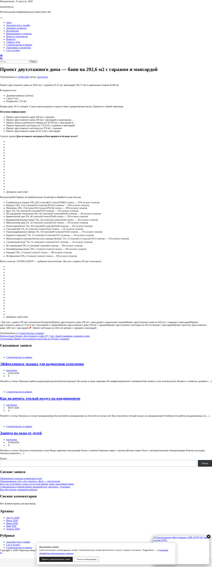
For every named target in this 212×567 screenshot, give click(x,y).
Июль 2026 (12, 520)
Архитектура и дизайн (18, 25)
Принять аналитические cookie (56, 559)
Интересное (12, 31)
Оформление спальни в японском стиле (21, 478)
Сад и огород (13, 50)
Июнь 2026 (12, 523)
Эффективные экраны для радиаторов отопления (42, 364)
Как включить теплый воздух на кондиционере (40, 398)
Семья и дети (13, 42)
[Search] (1, 58)
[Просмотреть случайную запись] (1, 55)
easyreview (42, 77)
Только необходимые (87, 559)
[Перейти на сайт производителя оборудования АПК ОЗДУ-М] (181, 550)
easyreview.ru (7, 6)
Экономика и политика (18, 47)
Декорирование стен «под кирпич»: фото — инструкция (30, 481)
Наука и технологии (17, 36)
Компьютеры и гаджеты (19, 33)
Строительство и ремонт (19, 44)
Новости (10, 39)
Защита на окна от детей (21, 433)
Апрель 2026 (13, 529)
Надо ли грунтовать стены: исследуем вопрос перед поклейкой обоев (37, 484)
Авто (9, 22)
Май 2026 (11, 526)
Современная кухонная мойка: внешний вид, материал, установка (35, 486)
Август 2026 (12, 517)
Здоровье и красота (16, 28)
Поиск (3, 458)
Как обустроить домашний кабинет (18, 489)
